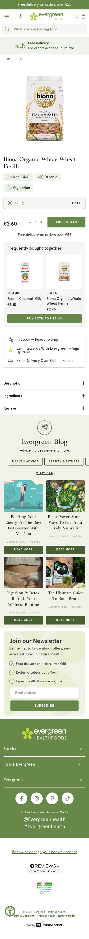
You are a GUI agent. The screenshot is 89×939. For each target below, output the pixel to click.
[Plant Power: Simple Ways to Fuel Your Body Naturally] (65, 495)
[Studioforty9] (44, 925)
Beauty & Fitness (64, 461)
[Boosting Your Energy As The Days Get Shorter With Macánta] (23, 495)
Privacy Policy (46, 915)
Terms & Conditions (24, 915)
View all (44, 472)
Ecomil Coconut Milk (24, 299)
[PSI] (44, 893)
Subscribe (44, 705)
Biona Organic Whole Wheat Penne (64, 301)
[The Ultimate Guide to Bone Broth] (65, 572)
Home (8, 59)
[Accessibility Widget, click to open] (10, 911)
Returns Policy (66, 915)
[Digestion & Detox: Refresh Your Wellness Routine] (23, 572)
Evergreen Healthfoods (47, 912)
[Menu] (6, 17)
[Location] (19, 17)
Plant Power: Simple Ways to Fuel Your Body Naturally (66, 522)
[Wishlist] (76, 16)
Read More (23, 549)
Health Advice (25, 461)
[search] (7, 29)
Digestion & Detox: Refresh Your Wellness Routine (23, 599)
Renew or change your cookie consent (44, 852)
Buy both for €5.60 (44, 318)
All (22, 59)
